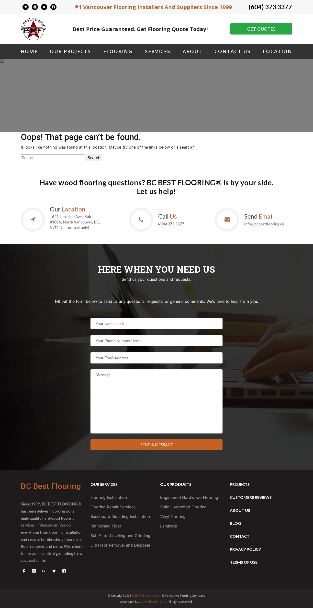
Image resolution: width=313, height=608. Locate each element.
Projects (240, 484)
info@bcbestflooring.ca (264, 224)
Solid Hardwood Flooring (183, 506)
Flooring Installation (108, 497)
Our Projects (70, 51)
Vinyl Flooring (173, 516)
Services (157, 51)
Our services (104, 484)
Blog (235, 523)
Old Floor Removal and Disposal (120, 545)
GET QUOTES (261, 29)
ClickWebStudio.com (152, 602)
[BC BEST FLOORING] (25, 7)
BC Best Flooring (51, 486)
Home (29, 51)
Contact (239, 536)
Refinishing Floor (105, 526)
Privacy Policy (245, 549)
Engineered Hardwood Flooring (189, 497)
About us (240, 510)
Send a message (156, 444)
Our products (175, 484)
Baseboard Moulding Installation (120, 516)
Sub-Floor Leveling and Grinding (120, 535)
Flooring (118, 51)
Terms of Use (243, 562)
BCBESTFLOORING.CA (146, 595)
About (192, 51)
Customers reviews (251, 497)
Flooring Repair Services (112, 506)
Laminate (168, 526)
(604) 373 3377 (270, 7)
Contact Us (232, 51)
